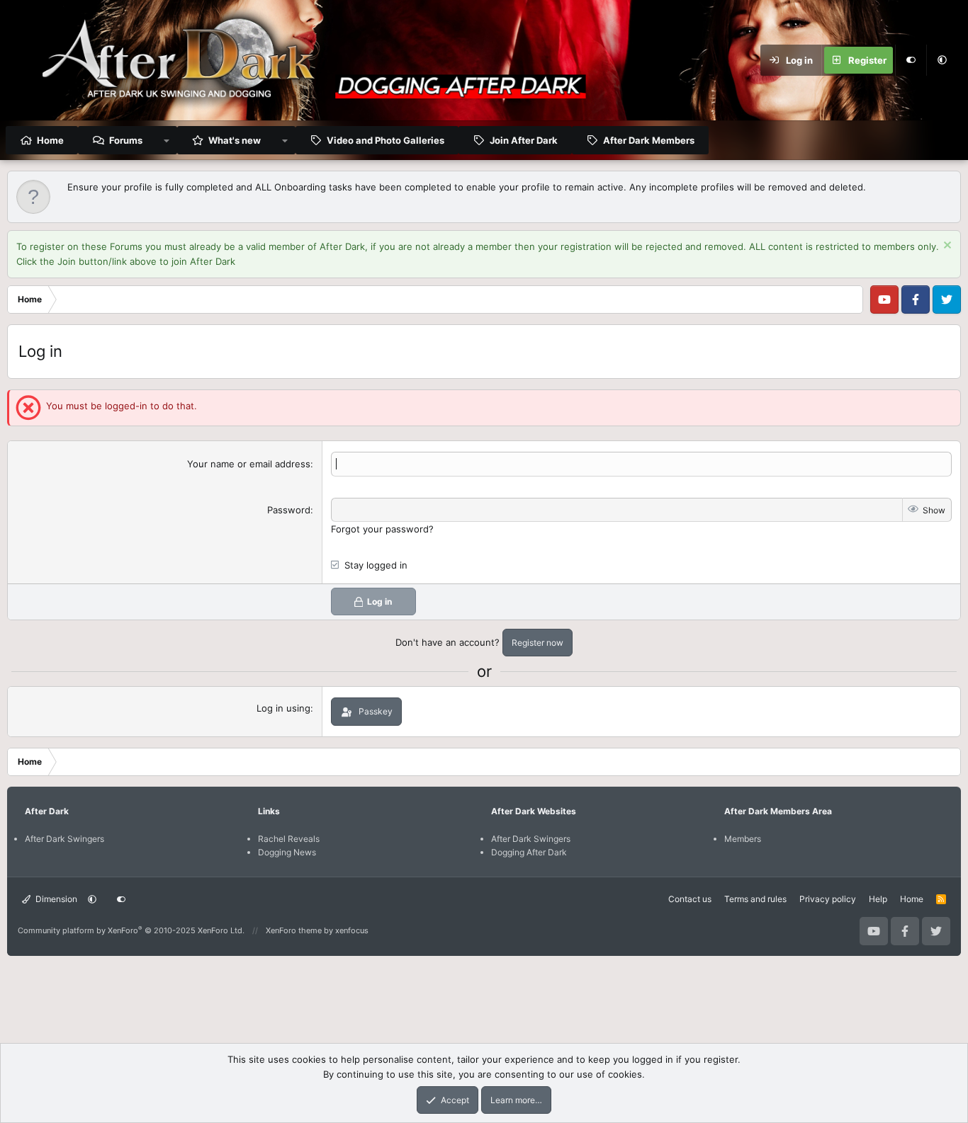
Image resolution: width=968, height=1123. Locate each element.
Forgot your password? (382, 529)
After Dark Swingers (64, 838)
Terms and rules (755, 899)
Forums (125, 140)
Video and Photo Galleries (385, 140)
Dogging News (287, 852)
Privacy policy (827, 899)
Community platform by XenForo (131, 930)
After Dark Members (648, 140)
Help (878, 899)
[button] (941, 60)
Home (50, 140)
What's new (234, 140)
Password (288, 509)
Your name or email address (248, 463)
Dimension (55, 899)
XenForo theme (294, 930)
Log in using (283, 708)
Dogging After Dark (529, 852)
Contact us (689, 899)
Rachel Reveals (289, 838)
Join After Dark (524, 140)
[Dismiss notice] (946, 246)
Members (742, 838)
